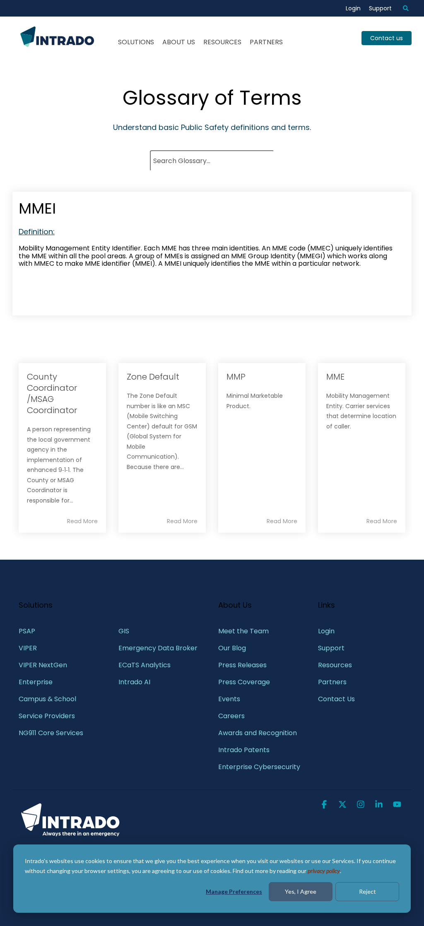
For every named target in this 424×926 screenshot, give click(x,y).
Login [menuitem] (353, 8)
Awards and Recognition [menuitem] (257, 733)
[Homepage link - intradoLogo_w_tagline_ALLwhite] (70, 835)
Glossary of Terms (212, 98)
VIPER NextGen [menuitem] (43, 665)
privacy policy (324, 870)
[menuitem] (402, 8)
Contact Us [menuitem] (336, 699)
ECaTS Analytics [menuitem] (144, 665)
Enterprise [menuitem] (36, 682)
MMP (236, 376)
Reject (367, 891)
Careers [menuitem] (231, 716)
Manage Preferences (234, 891)
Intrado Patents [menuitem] (244, 750)
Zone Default (153, 376)
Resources (222, 42)
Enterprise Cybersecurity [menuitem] (259, 767)
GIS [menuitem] (124, 631)
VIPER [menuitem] (28, 648)
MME (335, 376)
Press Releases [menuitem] (242, 665)
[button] (325, 805)
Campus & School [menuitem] (48, 699)
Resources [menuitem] (335, 665)
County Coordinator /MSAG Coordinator (52, 393)
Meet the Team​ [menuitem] (243, 631)
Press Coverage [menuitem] (244, 682)
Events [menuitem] (229, 699)
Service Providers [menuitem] (47, 716)
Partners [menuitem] (332, 682)
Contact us (386, 38)
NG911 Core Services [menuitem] (51, 733)
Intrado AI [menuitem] (134, 682)
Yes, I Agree (300, 891)
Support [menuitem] (380, 8)
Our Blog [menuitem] (232, 648)
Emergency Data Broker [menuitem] (158, 648)
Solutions (136, 42)
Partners (266, 42)
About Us (178, 42)
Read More (82, 521)
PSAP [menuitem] (27, 631)
